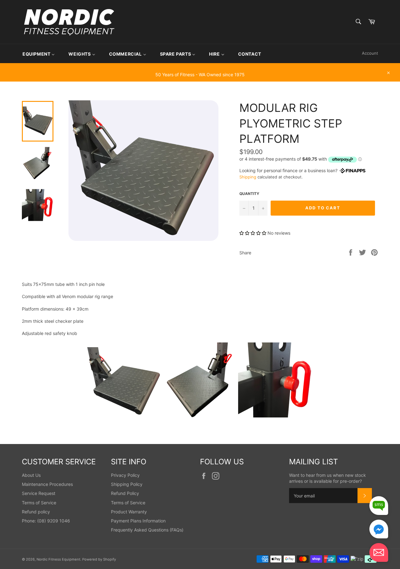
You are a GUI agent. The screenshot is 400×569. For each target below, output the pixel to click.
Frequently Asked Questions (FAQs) (147, 529)
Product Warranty (129, 511)
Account (370, 53)
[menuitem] (39, 53)
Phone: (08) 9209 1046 (46, 520)
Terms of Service (39, 502)
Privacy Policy (125, 475)
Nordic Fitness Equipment (58, 559)
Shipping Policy (126, 484)
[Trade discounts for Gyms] (200, 78)
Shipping (247, 176)
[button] (253, 233)
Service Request (38, 493)
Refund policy (36, 511)
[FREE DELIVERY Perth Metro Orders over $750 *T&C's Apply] (200, 66)
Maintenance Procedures (47, 484)
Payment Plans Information (138, 520)
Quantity (249, 193)
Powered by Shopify (99, 559)
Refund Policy (125, 493)
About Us (31, 475)
